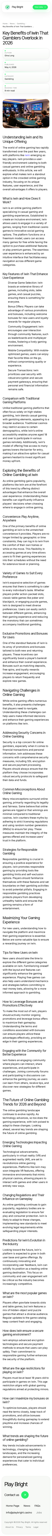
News (12, 24)
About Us (9, 1527)
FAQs (37, 1505)
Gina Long (9, 55)
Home (5, 24)
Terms (28, 1527)
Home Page (12, 1505)
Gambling (21, 24)
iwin (27, 155)
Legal (35, 1527)
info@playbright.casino (19, 1512)
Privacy (19, 1527)
